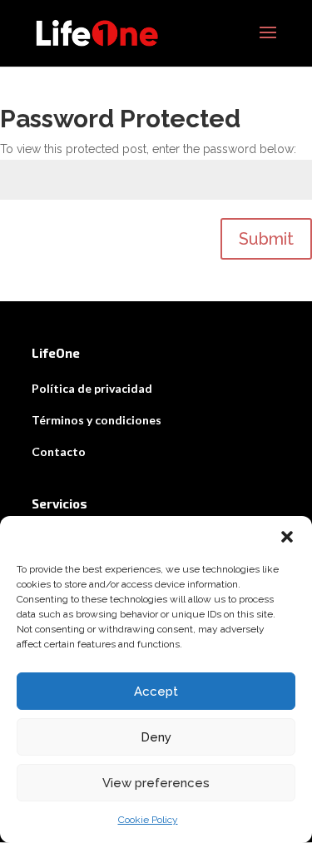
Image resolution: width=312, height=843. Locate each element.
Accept (156, 691)
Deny (156, 737)
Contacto (59, 451)
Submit (266, 239)
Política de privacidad (92, 388)
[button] (287, 536)
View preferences (156, 783)
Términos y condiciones (96, 420)
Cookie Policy (148, 820)
